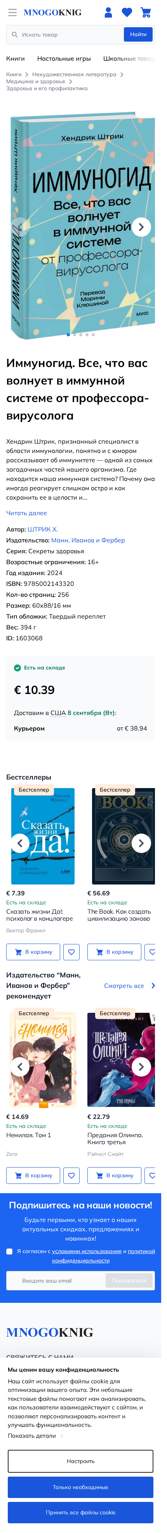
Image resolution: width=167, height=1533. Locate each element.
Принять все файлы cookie (81, 1512)
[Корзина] (145, 12)
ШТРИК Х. (43, 520)
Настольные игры (64, 58)
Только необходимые (80, 1487)
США (58, 704)
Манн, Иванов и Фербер (88, 531)
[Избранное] (127, 12)
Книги (15, 58)
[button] (141, 222)
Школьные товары (131, 58)
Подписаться (129, 1271)
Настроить (81, 1461)
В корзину (37, 943)
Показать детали (32, 1435)
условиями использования (87, 1242)
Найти (138, 34)
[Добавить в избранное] (69, 943)
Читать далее (26, 504)
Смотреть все (124, 977)
